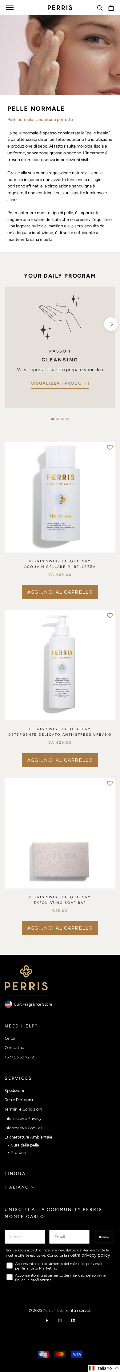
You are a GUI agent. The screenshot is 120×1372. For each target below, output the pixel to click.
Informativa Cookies (23, 1128)
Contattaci (15, 1047)
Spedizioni (14, 1090)
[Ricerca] (100, 7)
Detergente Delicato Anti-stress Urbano (60, 735)
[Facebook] (47, 1320)
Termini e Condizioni (23, 1109)
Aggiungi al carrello (60, 592)
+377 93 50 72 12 (19, 1057)
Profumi (18, 1152)
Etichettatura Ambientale (28, 1137)
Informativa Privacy (23, 1118)
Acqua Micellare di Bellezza (60, 567)
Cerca (10, 1038)
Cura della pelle (25, 1145)
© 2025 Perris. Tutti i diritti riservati (60, 1310)
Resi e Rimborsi (19, 1099)
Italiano (17, 1187)
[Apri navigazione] (10, 7)
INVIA (104, 1237)
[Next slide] (111, 324)
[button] (52, 419)
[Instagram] (60, 1320)
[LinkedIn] (73, 1320)
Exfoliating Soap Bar (60, 903)
